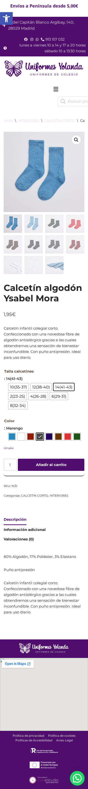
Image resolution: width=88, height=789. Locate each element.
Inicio (8, 120)
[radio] (18, 387)
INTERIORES (28, 120)
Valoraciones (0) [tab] (19, 539)
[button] (6, 18)
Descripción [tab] (15, 519)
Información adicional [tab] (25, 529)
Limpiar (9, 448)
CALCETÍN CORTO (59, 120)
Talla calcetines (19, 371)
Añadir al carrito (51, 464)
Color (9, 421)
